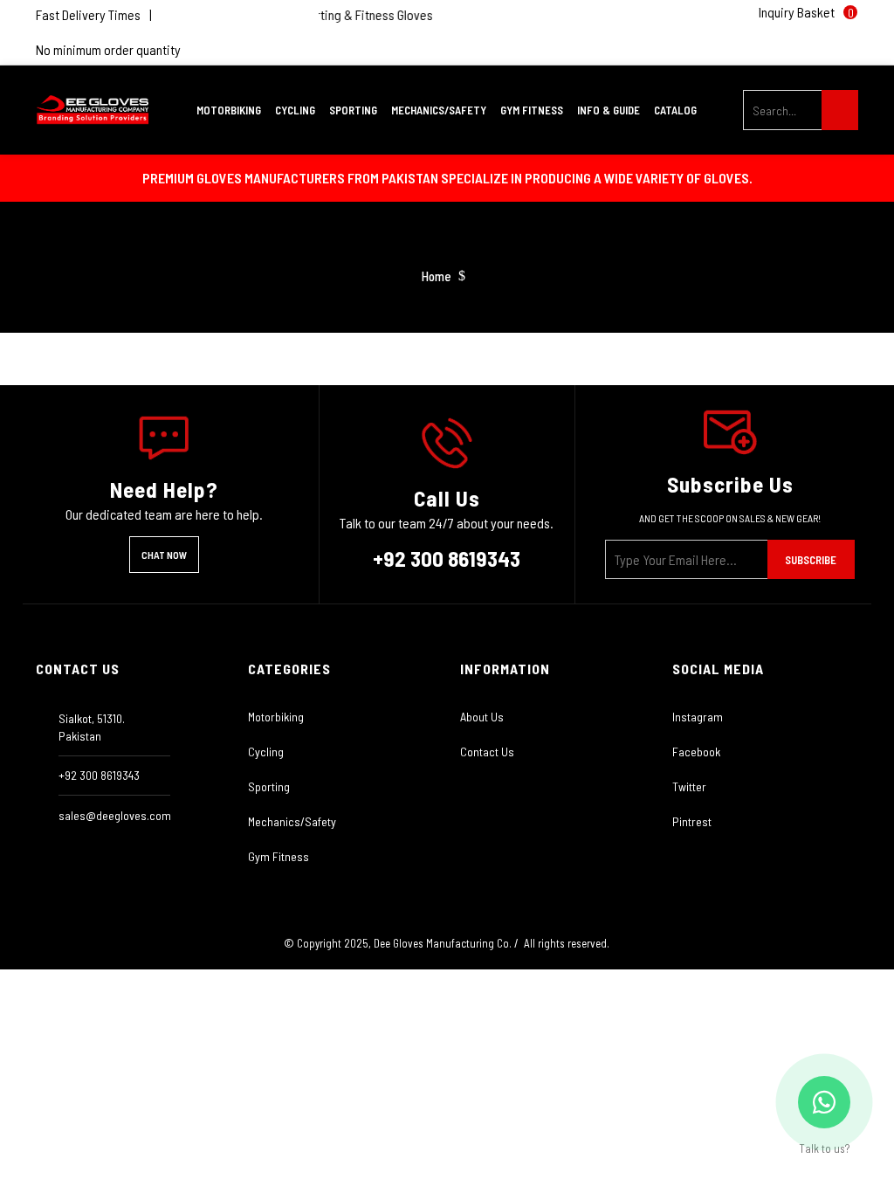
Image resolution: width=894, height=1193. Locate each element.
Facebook (696, 751)
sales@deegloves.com (114, 815)
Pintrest (692, 821)
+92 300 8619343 (446, 558)
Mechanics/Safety (292, 821)
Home (436, 276)
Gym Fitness (278, 856)
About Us (482, 716)
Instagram (697, 716)
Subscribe (810, 560)
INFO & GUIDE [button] (610, 110)
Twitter (689, 786)
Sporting (269, 786)
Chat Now (164, 554)
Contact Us (487, 751)
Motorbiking (276, 716)
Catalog (675, 110)
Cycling (266, 751)
